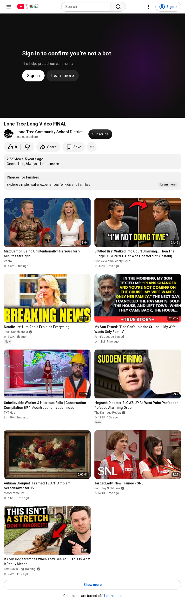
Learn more (113, 596)
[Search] (118, 7)
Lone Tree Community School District (49, 132)
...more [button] (53, 164)
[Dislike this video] (27, 147)
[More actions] (92, 147)
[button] (92, 181)
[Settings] (149, 7)
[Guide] (9, 7)
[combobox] (87, 7)
